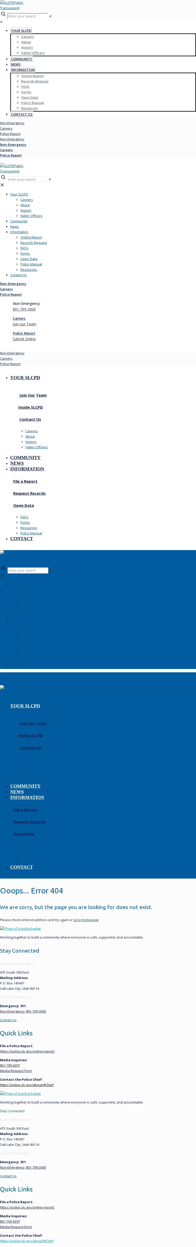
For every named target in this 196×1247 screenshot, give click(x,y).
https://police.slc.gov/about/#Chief (27, 1085)
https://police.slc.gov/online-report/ (27, 1051)
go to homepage (86, 920)
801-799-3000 (36, 1011)
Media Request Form (16, 1070)
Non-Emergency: (12, 1011)
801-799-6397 (10, 1065)
